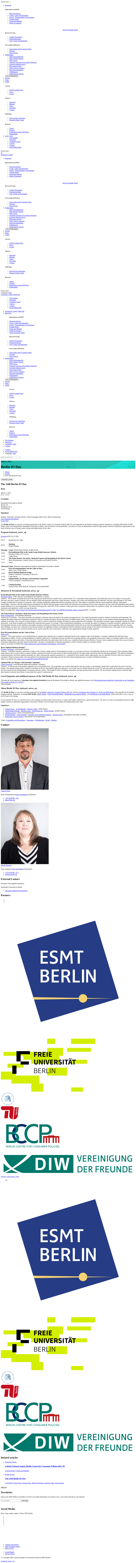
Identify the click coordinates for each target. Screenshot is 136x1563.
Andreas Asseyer (10, 713)
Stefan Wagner (49, 711)
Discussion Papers (15, 66)
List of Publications (12, 76)
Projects (12, 51)
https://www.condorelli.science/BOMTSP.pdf (32, 659)
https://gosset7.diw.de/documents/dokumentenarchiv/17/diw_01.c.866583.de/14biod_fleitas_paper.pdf (50, 610)
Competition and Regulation (15, 720)
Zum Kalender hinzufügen (10, 519)
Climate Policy (14, 19)
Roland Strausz (58, 715)
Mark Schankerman (7, 615)
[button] (5, 2)
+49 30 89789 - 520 (11, 798)
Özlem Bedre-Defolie (12, 711)
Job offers (12, 108)
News (11, 92)
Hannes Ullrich (32, 709)
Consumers (30, 720)
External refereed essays (17, 64)
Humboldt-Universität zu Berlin (75, 694)
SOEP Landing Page (16, 90)
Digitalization (39, 720)
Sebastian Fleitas (6, 597)
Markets (54, 720)
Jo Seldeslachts (21, 709)
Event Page (4, 521)
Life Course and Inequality (18, 41)
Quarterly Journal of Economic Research (23, 62)
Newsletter (4, 1504)
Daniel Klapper (10, 715)
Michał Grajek (26, 711)
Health (47, 720)
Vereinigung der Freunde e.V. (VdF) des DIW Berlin (96, 692)
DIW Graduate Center (12, 1546)
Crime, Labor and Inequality (18, 15)
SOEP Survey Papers (16, 74)
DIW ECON (9, 1548)
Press (7, 80)
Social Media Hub (15, 147)
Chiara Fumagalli (6, 664)
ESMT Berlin (41, 694)
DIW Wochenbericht (16, 57)
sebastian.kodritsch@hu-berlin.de (16, 891)
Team (11, 106)
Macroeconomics (15, 14)
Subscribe (25, 1500)
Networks (12, 140)
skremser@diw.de (11, 874)
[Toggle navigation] (10, 2)
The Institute (13, 138)
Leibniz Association (11, 1545)
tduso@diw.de (10, 800)
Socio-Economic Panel (70, 30)
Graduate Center (14, 142)
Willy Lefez (5, 634)
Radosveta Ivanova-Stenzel (14, 717)
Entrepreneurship (15, 39)
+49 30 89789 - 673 (11, 873)
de (1, 153)
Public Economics (15, 23)
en (9, 293)
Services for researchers (17, 118)
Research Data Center (16, 120)
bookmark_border (7, 155)
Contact (12, 110)
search (3, 2)
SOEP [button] (7, 82)
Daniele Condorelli (7, 649)
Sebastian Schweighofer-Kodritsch (39, 715)
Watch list (14, 311)
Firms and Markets (15, 21)
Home (7, 472)
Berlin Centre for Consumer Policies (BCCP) (57, 692)
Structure (12, 102)
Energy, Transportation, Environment (21, 17)
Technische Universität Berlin (100, 694)
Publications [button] (9, 55)
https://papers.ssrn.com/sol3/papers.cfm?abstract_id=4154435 (44, 644)
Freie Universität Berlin (55, 694)
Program (4, 536)
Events (7, 78)
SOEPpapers (13, 72)
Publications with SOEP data (19, 132)
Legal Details (9, 1552)
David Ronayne (37, 711)
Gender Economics (15, 37)
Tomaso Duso (9, 709)
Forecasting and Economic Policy (20, 49)
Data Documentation (16, 70)
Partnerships (13, 134)
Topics (11, 128)
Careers (11, 143)
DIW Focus (13, 60)
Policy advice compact (16, 68)
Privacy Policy (10, 1554)
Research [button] (8, 5)
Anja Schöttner (22, 715)
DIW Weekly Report (16, 59)
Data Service (13, 53)
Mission (12, 104)
